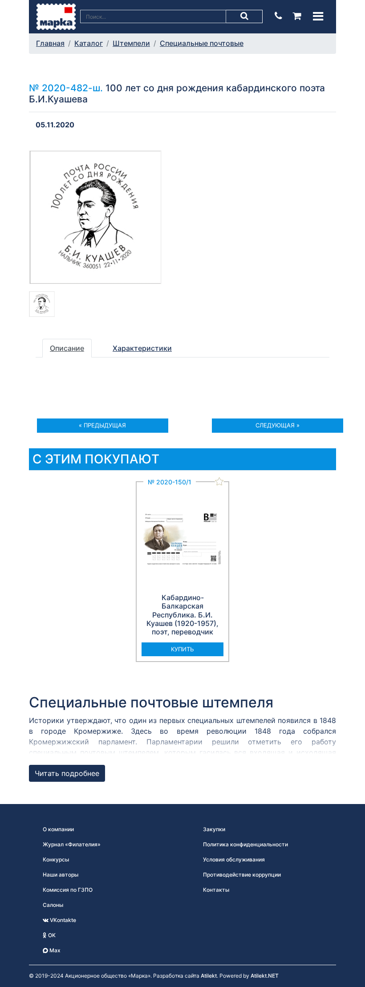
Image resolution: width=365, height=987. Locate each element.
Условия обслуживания (234, 859)
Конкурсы (56, 859)
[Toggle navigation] (318, 16)
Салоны (53, 905)
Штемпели (131, 43)
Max (54, 950)
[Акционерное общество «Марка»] (56, 16)
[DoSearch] (244, 16)
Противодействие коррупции (242, 874)
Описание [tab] (67, 348)
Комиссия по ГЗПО (68, 889)
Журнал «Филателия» (72, 844)
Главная (50, 43)
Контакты (216, 889)
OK (51, 935)
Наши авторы (60, 874)
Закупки (214, 829)
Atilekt (209, 975)
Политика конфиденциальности (245, 844)
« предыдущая (102, 425)
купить (182, 649)
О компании (58, 829)
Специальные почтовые (201, 43)
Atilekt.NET (265, 975)
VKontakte (62, 920)
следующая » (278, 425)
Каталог (88, 43)
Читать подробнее (67, 773)
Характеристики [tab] (142, 348)
